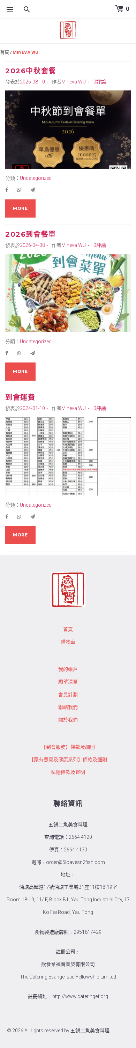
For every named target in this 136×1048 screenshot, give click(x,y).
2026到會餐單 (30, 234)
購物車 (68, 642)
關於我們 (68, 720)
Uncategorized (36, 178)
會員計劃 (68, 694)
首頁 (4, 52)
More (20, 208)
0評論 (99, 82)
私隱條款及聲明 (68, 772)
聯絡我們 (68, 707)
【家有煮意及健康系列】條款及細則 (68, 759)
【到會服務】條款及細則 (68, 747)
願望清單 (68, 681)
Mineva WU (73, 82)
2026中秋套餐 (30, 71)
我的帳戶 (68, 669)
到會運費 (20, 397)
